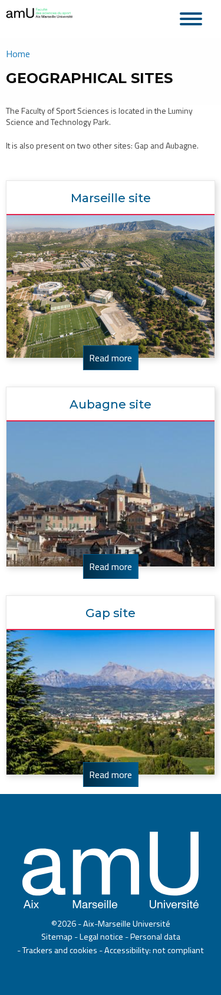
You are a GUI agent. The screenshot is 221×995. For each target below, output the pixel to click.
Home (18, 53)
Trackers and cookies (59, 950)
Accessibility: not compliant (154, 950)
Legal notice (101, 936)
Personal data (155, 936)
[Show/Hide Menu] (194, 17)
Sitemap (56, 936)
